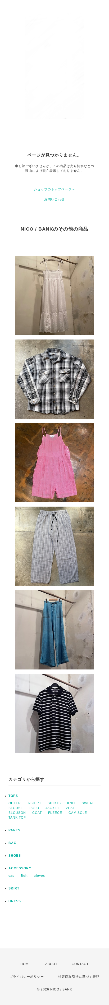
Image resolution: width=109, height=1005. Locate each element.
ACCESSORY (19, 868)
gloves (39, 876)
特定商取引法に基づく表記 (78, 977)
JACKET (52, 808)
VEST (70, 808)
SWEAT (88, 803)
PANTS (14, 830)
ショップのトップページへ (54, 189)
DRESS (14, 901)
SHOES (14, 855)
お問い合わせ (54, 199)
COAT (37, 813)
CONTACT (80, 964)
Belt (24, 876)
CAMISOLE (78, 813)
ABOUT (51, 964)
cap (11, 876)
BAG (12, 843)
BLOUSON (17, 813)
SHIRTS (54, 803)
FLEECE (55, 813)
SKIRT (13, 888)
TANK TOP (17, 817)
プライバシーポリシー (27, 977)
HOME (25, 964)
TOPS (13, 796)
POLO (34, 808)
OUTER (14, 803)
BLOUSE (15, 808)
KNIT (71, 803)
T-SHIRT (34, 803)
